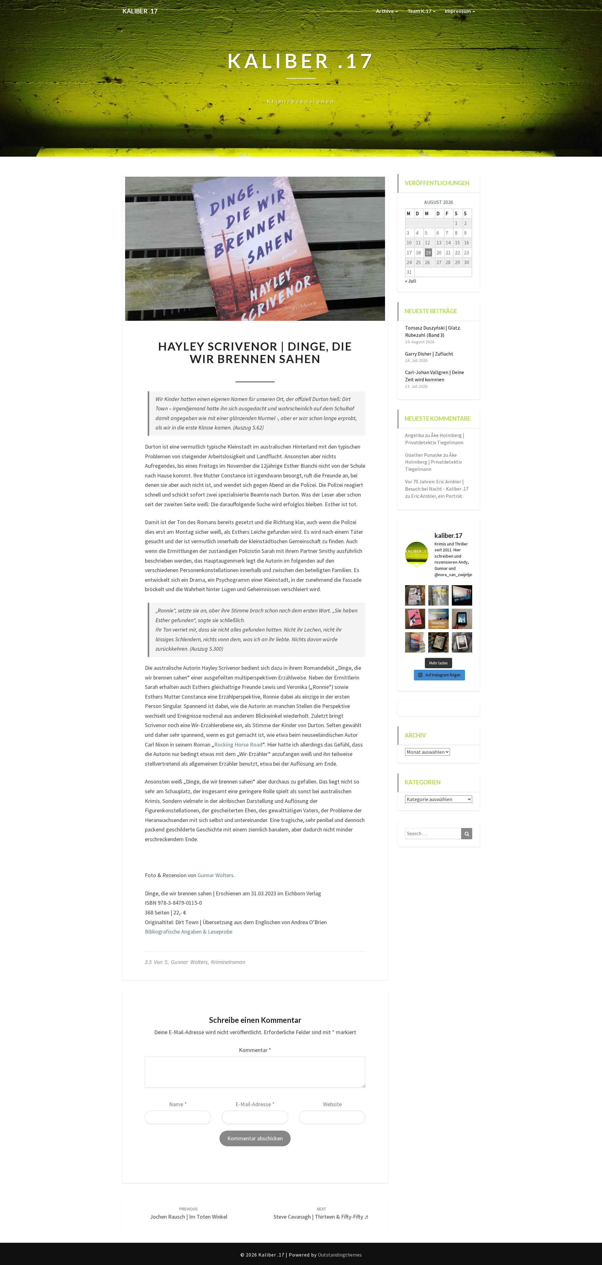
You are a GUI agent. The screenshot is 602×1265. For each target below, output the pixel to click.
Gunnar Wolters (216, 875)
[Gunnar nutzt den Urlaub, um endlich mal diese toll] (415, 619)
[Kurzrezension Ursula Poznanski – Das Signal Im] (438, 642)
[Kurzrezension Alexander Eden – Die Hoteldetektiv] (462, 619)
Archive (385, 11)
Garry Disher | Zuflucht (429, 354)
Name (178, 1104)
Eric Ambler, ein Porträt (436, 496)
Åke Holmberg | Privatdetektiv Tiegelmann (433, 462)
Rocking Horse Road (238, 744)
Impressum (458, 11)
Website (332, 1104)
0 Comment (290, 374)
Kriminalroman (228, 962)
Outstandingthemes (340, 1255)
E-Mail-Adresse (255, 1104)
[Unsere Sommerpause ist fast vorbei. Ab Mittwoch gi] (438, 595)
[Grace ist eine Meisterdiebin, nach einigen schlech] (415, 642)
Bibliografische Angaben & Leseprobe (188, 931)
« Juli (410, 281)
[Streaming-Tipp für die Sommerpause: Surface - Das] (462, 595)
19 (428, 252)
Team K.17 (419, 11)
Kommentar (255, 1050)
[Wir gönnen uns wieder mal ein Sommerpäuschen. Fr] (438, 619)
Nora (219, 374)
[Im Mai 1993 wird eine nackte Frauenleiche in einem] (462, 642)
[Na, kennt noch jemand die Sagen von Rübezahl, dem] (415, 595)
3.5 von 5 (156, 962)
